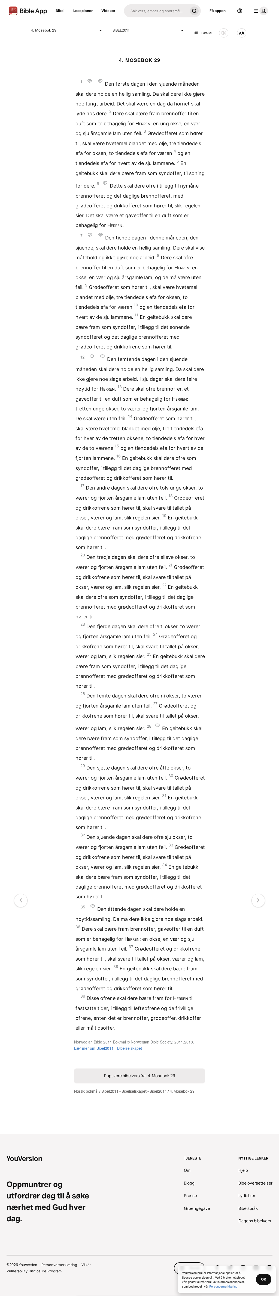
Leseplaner (83, 10)
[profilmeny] (260, 10)
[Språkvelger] (239, 10)
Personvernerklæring (59, 1265)
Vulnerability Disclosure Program (34, 1271)
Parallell (207, 33)
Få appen (218, 10)
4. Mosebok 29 (43, 30)
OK (263, 1279)
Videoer (108, 10)
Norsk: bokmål (86, 1091)
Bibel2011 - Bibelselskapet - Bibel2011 (134, 1091)
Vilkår (86, 1265)
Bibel (60, 10)
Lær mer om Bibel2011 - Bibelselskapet (108, 1048)
